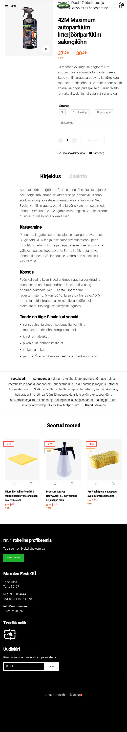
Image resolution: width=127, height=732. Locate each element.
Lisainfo (77, 176)
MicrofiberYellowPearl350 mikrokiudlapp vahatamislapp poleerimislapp (21, 496)
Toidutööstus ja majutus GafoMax (96, 384)
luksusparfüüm (101, 394)
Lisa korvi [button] (13, 483)
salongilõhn (62, 400)
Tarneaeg (98, 153)
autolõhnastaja (66, 389)
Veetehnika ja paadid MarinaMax (29, 384)
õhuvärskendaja (20, 400)
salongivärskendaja (34, 405)
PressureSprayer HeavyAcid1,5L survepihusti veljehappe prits (61, 496)
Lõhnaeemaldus (105, 378)
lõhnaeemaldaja (64, 394)
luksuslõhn (83, 394)
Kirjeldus (50, 176)
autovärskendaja (106, 389)
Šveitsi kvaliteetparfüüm (63, 405)
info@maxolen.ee (15, 606)
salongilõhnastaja (82, 400)
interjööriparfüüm (41, 394)
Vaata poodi (13, 558)
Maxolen (100, 405)
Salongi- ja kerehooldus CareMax (72, 378)
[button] (62, 112)
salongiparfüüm (106, 400)
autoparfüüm (85, 389)
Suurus (64, 106)
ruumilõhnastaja (43, 400)
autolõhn (49, 389)
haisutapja (22, 394)
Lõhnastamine (18, 389)
